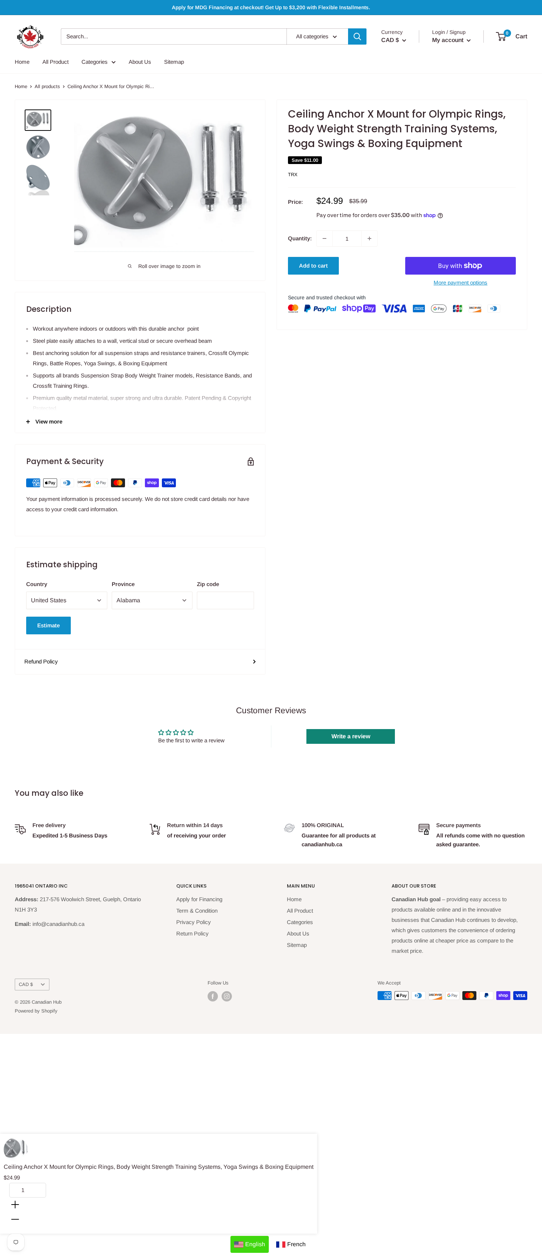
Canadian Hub (47, 1002)
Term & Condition (197, 910)
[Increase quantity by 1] (369, 238)
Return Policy (192, 933)
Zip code (208, 584)
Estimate (48, 625)
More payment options (460, 282)
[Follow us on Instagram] (227, 996)
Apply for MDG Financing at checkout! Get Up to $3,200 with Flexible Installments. (271, 7)
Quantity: (300, 238)
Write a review (350, 736)
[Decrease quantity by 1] (324, 238)
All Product (55, 62)
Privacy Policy (193, 922)
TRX (293, 174)
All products (47, 86)
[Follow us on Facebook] (213, 996)
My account (448, 40)
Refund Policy (41, 661)
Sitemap (174, 62)
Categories (94, 62)
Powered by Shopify (36, 1011)
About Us (140, 62)
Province (123, 584)
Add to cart (313, 265)
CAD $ (26, 984)
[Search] (357, 36)
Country (36, 584)
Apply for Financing (199, 899)
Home (22, 62)
